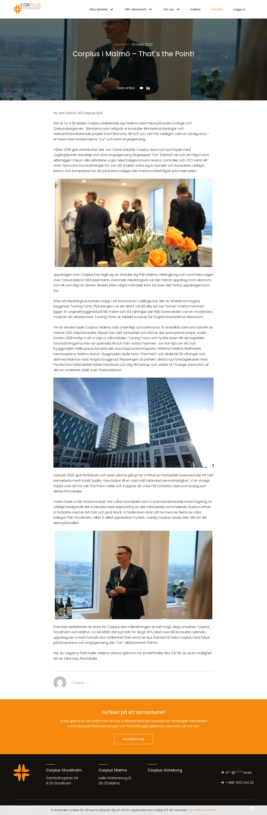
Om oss (168, 9)
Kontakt (217, 9)
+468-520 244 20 (240, 782)
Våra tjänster (98, 9)
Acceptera (208, 810)
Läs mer (193, 810)
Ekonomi (121, 44)
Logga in (239, 9)
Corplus (77, 682)
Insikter (196, 9)
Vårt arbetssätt (135, 9)
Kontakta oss (133, 739)
